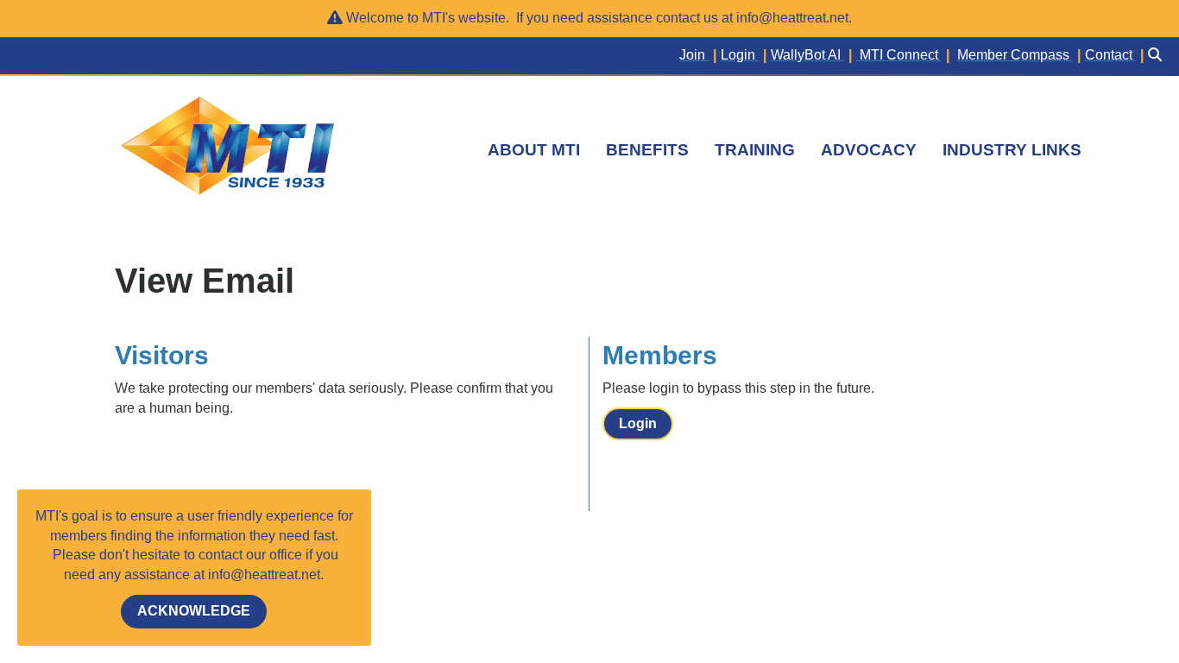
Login (638, 423)
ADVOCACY (869, 150)
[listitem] (700, 56)
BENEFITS (647, 150)
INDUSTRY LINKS (1012, 150)
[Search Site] (1157, 56)
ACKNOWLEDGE (193, 610)
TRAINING (755, 150)
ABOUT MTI (534, 150)
